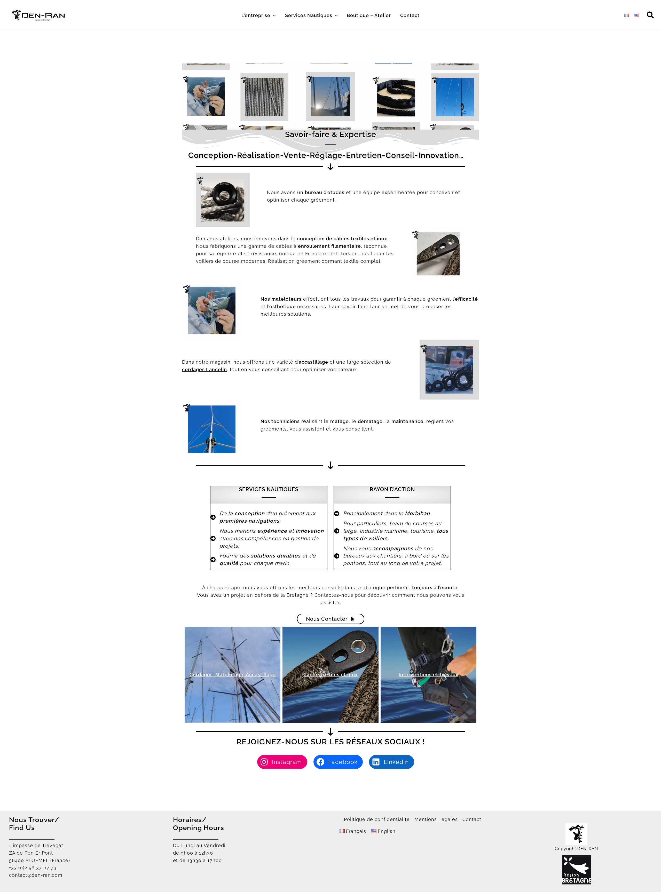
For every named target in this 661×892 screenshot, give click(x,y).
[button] (273, 15)
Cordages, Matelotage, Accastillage (233, 674)
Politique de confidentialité (377, 819)
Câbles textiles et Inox (330, 674)
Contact (471, 819)
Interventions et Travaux (428, 674)
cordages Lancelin (204, 369)
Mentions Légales (436, 819)
